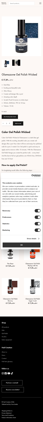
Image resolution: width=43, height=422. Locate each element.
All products (5, 327)
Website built (5, 404)
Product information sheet (9, 417)
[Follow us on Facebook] (6, 373)
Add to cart (18, 123)
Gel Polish (5, 333)
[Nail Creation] (4, 3)
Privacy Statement (7, 413)
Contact (4, 358)
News (3, 355)
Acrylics (4, 336)
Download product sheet (10, 116)
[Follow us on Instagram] (3, 373)
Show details (31, 238)
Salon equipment (7, 340)
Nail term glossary (7, 361)
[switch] (38, 217)
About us (4, 352)
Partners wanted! (12, 383)
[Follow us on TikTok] (12, 373)
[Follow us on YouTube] (8, 373)
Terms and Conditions (8, 415)
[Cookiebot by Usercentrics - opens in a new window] (31, 175)
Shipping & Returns (7, 411)
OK (21, 245)
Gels (3, 330)
